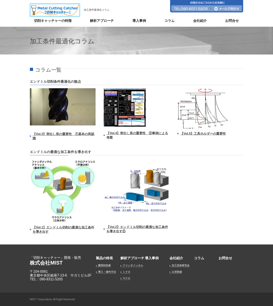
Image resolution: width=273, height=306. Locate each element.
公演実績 (177, 271)
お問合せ (232, 20)
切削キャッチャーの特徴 (53, 20)
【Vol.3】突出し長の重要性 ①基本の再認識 (63, 136)
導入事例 (139, 20)
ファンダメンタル (133, 265)
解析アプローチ (102, 20)
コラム (169, 20)
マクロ (126, 278)
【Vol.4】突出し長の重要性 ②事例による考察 (137, 135)
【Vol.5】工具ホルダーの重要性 (203, 133)
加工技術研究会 (181, 265)
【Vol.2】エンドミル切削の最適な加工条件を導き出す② (137, 229)
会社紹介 (200, 20)
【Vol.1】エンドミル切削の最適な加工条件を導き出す (63, 229)
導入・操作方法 (107, 271)
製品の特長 (104, 258)
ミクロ (126, 271)
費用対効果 (104, 265)
